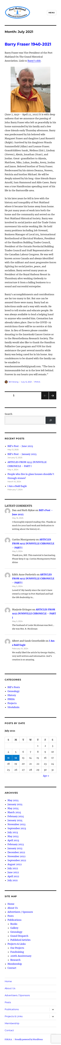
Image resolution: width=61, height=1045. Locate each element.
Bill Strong (13, 382)
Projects (12, 703)
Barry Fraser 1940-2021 (28, 44)
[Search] (51, 420)
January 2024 (15, 820)
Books (13, 923)
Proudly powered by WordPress (29, 1039)
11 (8, 757)
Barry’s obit (34, 60)
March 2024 (14, 812)
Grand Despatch (19, 935)
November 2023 (16, 824)
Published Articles (20, 939)
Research (15, 959)
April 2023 (13, 840)
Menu (52, 12)
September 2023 (17, 828)
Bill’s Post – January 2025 (22, 454)
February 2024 (16, 816)
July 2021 (13, 880)
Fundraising (17, 951)
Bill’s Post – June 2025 (20, 446)
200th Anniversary (20, 955)
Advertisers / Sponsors (20, 911)
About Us (13, 907)
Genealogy (13, 691)
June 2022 (13, 872)
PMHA (37, 382)
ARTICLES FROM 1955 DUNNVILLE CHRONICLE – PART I (33, 543)
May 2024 (13, 808)
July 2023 (13, 832)
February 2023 (16, 844)
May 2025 (13, 800)
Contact (12, 967)
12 (16, 757)
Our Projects (17, 947)
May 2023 (13, 836)
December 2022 (16, 852)
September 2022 (17, 860)
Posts (11, 915)
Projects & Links (17, 943)
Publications (14, 919)
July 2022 (13, 868)
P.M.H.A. (8, 1039)
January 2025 (15, 804)
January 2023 (15, 848)
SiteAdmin (13, 707)
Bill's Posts (14, 687)
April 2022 (13, 876)
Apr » (46, 775)
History (12, 695)
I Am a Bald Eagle (17, 486)
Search (8, 414)
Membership (15, 963)
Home (11, 903)
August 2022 (15, 864)
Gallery (14, 927)
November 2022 (17, 856)
